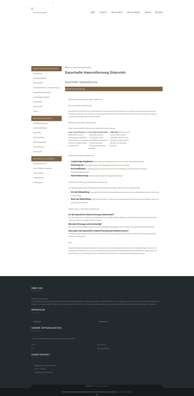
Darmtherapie (37, 182)
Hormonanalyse (38, 173)
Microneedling (38, 106)
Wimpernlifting (38, 83)
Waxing (35, 111)
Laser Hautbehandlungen (41, 97)
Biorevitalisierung (38, 147)
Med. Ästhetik (117, 12)
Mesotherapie (37, 151)
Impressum (37, 321)
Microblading (37, 73)
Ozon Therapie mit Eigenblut (42, 168)
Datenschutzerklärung (125, 392)
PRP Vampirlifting (38, 137)
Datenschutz (103, 321)
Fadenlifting (37, 133)
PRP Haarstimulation (39, 142)
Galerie (148, 12)
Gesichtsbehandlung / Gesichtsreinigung (46, 88)
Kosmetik (103, 12)
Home (92, 12)
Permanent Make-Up (39, 78)
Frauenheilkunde (38, 178)
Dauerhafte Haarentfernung (42, 92)
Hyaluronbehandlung (40, 128)
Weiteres (159, 12)
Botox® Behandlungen (40, 123)
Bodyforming (37, 102)
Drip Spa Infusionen (39, 163)
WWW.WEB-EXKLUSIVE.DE (99, 386)
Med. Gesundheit (133, 12)
